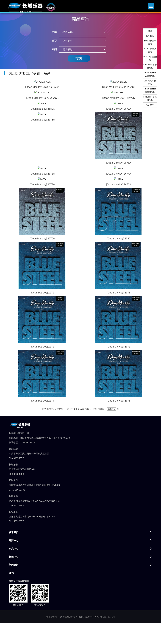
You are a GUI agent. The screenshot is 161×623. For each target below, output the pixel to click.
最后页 (81, 409)
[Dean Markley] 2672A (118, 184)
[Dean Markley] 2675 (118, 346)
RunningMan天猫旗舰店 (150, 74)
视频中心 (13, 556)
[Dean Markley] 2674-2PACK (118, 98)
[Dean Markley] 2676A (118, 162)
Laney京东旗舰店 (150, 82)
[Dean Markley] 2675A (42, 173)
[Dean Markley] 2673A (42, 184)
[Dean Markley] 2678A (42, 119)
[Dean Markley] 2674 (42, 400)
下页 (73, 409)
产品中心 (13, 548)
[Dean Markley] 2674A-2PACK (119, 87)
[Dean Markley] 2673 (118, 400)
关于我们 (13, 532)
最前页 (59, 409)
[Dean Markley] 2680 (118, 238)
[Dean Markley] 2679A (118, 108)
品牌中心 (13, 540)
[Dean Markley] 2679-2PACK (42, 98)
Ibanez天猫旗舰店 (150, 50)
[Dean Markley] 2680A (42, 108)
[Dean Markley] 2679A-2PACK (42, 87)
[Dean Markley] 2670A (42, 238)
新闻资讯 (13, 564)
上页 (67, 409)
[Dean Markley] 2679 (42, 292)
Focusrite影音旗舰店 (150, 66)
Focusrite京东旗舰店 (150, 98)
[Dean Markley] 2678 (118, 292)
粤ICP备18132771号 (104, 616)
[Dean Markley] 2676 (42, 346)
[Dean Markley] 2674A (118, 173)
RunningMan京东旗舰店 (150, 90)
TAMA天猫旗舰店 (150, 58)
